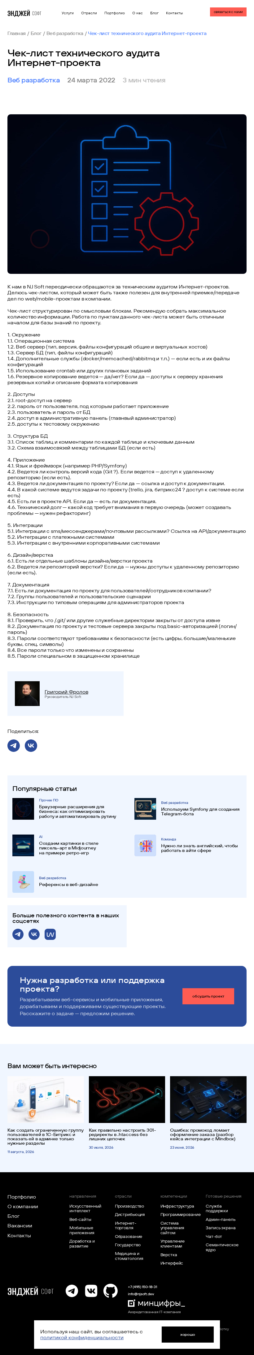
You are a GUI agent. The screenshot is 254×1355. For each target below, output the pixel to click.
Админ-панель (220, 1219)
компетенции (173, 1196)
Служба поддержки (217, 1208)
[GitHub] (110, 1290)
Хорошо (187, 1334)
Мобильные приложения (81, 1230)
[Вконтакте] (91, 1290)
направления (82, 1196)
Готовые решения (224, 1196)
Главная (16, 33)
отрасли (123, 1196)
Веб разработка (64, 33)
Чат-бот (214, 1236)
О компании (22, 1206)
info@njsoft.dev (141, 1294)
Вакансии (19, 1225)
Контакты (174, 13)
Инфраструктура (177, 1206)
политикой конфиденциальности (82, 1337)
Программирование (179, 1214)
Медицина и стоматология (129, 1256)
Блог (154, 13)
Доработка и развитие (82, 1243)
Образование (128, 1236)
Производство (129, 1206)
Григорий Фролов (66, 692)
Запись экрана (220, 1227)
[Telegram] (71, 1290)
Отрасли (89, 13)
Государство (128, 1244)
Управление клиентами (172, 1243)
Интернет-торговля (125, 1225)
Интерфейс (171, 1263)
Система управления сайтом (172, 1228)
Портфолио (114, 13)
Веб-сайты (80, 1219)
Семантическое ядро (222, 1247)
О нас (137, 13)
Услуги (68, 13)
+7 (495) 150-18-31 (142, 1287)
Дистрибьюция (130, 1214)
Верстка (168, 1254)
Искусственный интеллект (85, 1208)
